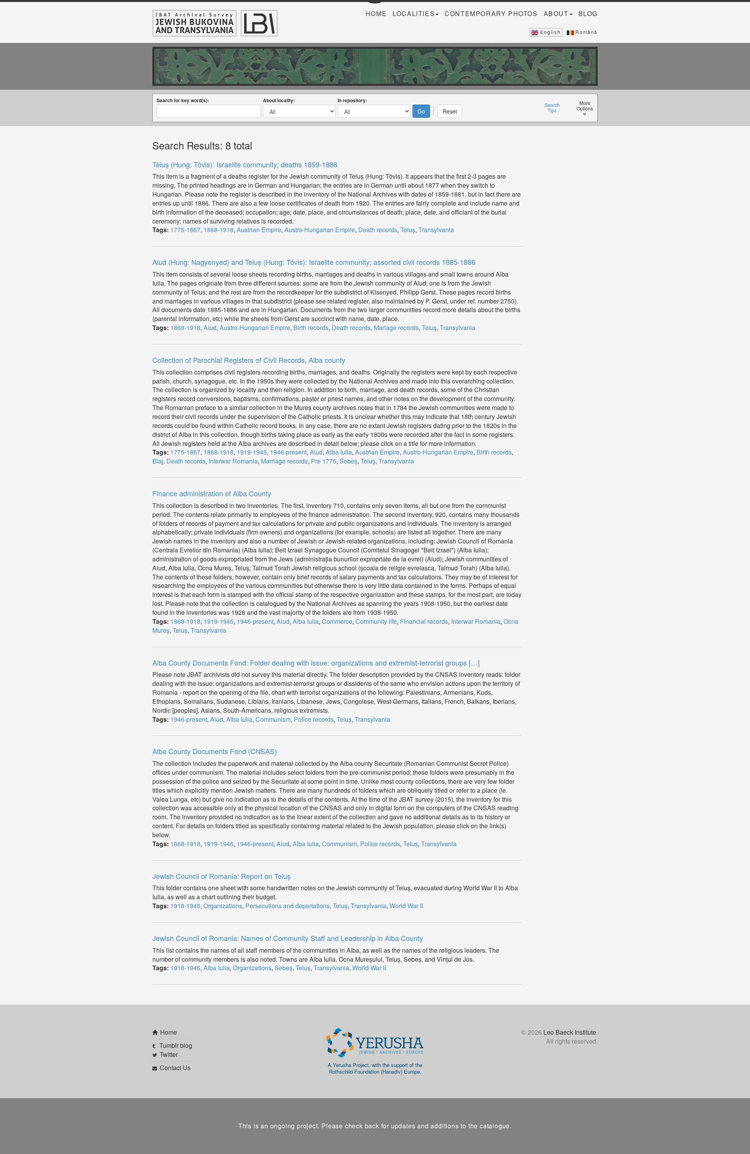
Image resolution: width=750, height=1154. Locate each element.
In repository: (352, 100)
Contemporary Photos (491, 14)
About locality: (279, 100)
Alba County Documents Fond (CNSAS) (214, 751)
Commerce (337, 621)
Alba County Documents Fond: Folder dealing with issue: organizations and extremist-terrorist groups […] (316, 662)
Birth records (311, 327)
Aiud (210, 327)
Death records (377, 229)
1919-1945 (252, 451)
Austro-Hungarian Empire (319, 229)
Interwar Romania (233, 460)
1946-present (288, 451)
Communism (273, 719)
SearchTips (552, 107)
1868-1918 (219, 229)
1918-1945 (185, 905)
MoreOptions (585, 106)
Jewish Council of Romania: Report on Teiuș (221, 876)
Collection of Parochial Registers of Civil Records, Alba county (248, 360)
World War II (406, 905)
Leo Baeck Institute (569, 1032)
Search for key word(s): (183, 100)
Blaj (157, 460)
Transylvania (436, 229)
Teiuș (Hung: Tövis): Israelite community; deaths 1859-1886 (245, 164)
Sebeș (348, 460)
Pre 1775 (323, 460)
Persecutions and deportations (287, 905)
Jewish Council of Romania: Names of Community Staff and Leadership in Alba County (287, 938)
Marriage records (284, 460)
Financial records (424, 621)
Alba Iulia (339, 451)
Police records (314, 719)
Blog (588, 14)
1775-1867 (185, 229)
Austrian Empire (259, 229)
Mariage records (396, 327)
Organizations (223, 905)
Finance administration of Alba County (211, 493)
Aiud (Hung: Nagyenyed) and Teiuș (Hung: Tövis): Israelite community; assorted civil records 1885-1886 (313, 262)
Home (376, 14)
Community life (376, 621)
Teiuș (407, 229)
